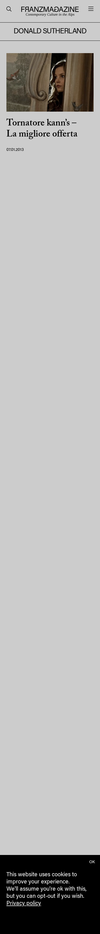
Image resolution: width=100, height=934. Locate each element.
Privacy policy (23, 904)
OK (92, 862)
